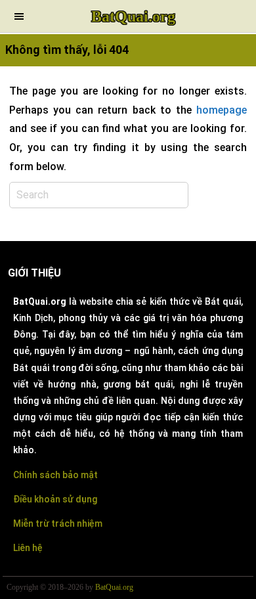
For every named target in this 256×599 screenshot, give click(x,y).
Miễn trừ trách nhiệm (57, 523)
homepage (221, 110)
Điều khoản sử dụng (55, 499)
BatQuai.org (133, 16)
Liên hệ (28, 548)
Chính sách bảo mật (55, 475)
